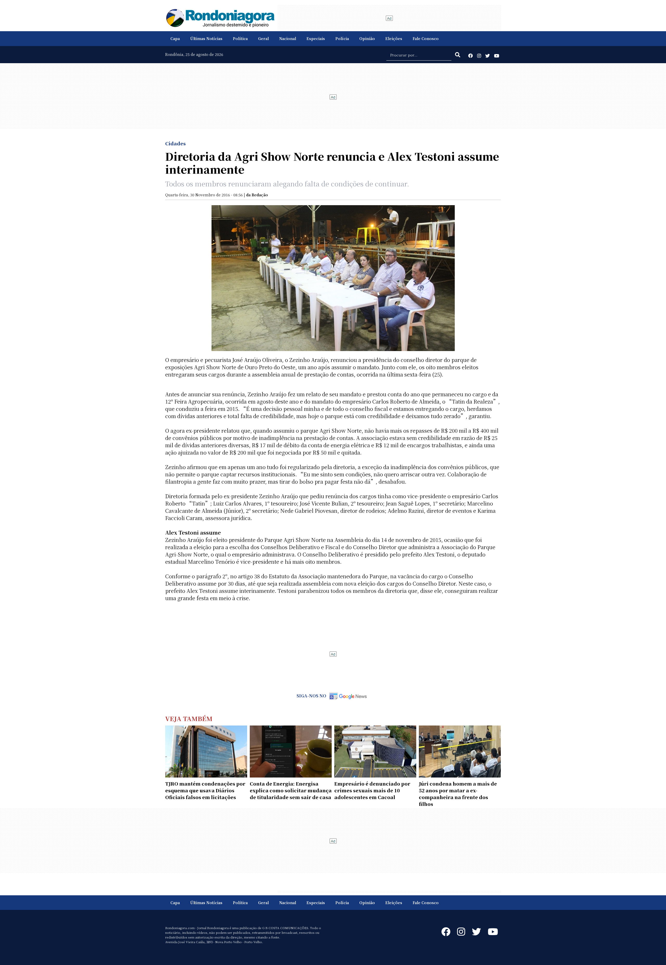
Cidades (175, 143)
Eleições (393, 38)
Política (240, 38)
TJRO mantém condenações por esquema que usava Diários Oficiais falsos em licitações (205, 790)
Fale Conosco (426, 38)
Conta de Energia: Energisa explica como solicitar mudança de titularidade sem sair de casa (291, 790)
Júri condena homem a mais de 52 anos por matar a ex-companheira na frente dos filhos (458, 793)
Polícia (342, 38)
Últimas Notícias (206, 38)
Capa (175, 38)
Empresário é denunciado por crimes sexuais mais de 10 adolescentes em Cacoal (372, 790)
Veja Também (189, 718)
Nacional (287, 38)
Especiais (315, 38)
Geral (263, 38)
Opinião (367, 38)
